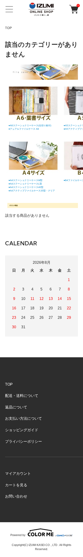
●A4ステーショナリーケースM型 (25, 180)
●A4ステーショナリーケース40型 (26, 187)
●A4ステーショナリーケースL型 (25, 183)
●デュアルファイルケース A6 (24, 129)
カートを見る (16, 485)
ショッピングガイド (21, 430)
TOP (8, 28)
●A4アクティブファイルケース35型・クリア (32, 190)
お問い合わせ (16, 496)
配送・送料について (21, 396)
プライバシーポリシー (23, 441)
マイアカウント (18, 473)
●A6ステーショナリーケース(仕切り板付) (30, 125)
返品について (16, 407)
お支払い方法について (23, 418)
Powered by (17, 535)
